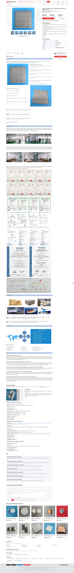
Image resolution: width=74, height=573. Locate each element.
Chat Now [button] (62, 18)
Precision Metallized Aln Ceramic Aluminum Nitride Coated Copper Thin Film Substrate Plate (49, 518)
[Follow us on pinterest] (66, 564)
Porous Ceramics (35, 423)
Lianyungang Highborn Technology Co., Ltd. (50, 11)
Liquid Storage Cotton (24, 546)
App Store (8, 564)
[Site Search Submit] (48, 2)
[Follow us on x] (62, 564)
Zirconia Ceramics (24, 423)
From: (10, 488)
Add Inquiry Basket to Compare (23, 36)
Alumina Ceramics (18, 423)
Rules (67, 4)
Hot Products (19, 567)
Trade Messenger (19, 564)
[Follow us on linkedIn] (67, 564)
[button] (58, 2)
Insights (55, 567)
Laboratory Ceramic (47, 558)
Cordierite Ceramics (30, 423)
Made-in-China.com (33, 568)
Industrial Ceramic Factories (10, 558)
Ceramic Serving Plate (17, 554)
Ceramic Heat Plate (54, 558)
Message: (9, 492)
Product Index (51, 567)
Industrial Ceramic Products (23, 6)
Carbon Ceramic (41, 558)
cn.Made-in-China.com (45, 568)
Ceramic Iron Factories (26, 558)
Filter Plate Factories (19, 558)
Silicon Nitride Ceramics (10, 424)
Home (7, 6)
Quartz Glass (14, 423)
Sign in (67, 2)
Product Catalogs (18, 543)
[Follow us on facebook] (61, 564)
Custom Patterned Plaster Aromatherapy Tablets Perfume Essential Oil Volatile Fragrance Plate (24, 518)
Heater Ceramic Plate (9, 560)
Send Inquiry (48, 18)
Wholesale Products (37, 567)
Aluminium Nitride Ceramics (18, 424)
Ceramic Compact (61, 558)
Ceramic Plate (29, 6)
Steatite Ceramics (48, 423)
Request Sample (56, 20)
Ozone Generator (25, 424)
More (7, 562)
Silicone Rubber (39, 546)
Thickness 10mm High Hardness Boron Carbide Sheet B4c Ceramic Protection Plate (24, 536)
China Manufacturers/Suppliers (30, 567)
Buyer (48, 4)
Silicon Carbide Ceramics (42, 423)
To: (10, 490)
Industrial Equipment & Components (13, 6)
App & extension (57, 4)
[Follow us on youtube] (64, 564)
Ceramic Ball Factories (34, 558)
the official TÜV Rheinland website (31, 386)
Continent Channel (47, 567)
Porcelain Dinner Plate (10, 554)
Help (52, 4)
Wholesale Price (42, 567)
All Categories (9, 4)
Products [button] (20, 1)
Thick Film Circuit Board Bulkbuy (18, 560)
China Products (24, 567)
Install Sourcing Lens (27, 564)
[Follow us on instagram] (63, 564)
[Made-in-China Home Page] (11, 2)
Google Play (14, 564)
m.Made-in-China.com (39, 568)
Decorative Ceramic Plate (25, 554)
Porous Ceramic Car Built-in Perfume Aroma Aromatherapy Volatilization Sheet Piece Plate (11, 536)
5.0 (58, 54)
